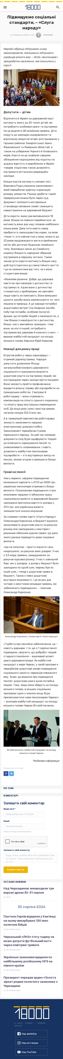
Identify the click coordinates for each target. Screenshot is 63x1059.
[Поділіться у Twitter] (11, 773)
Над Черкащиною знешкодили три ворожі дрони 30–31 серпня (29, 890)
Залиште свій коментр (17, 850)
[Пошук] (57, 7)
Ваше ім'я (10, 809)
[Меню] (5, 7)
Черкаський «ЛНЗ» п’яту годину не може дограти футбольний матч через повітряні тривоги (29, 941)
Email (6, 821)
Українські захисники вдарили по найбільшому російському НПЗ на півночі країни (28, 961)
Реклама (48, 35)
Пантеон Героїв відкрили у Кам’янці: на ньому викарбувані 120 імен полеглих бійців (30, 920)
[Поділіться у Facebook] (6, 773)
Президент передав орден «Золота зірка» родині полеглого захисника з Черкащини (31, 982)
